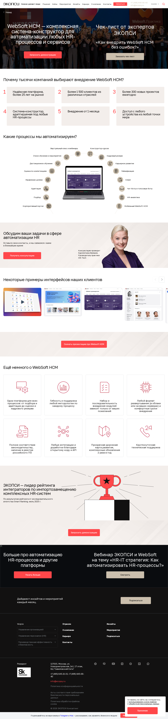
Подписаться (135, 600)
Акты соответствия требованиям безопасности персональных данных (67, 695)
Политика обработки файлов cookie (65, 702)
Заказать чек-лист (125, 56)
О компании (96, 4)
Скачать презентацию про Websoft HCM (84, 344)
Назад (9, 12)
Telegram (64, 715)
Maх (71, 715)
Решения (46, 4)
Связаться (120, 4)
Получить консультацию (22, 255)
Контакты (107, 4)
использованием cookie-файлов (143, 702)
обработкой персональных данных (144, 704)
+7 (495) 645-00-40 (139, 3)
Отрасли (66, 624)
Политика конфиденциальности (67, 686)
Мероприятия (65, 4)
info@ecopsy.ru (137, 5)
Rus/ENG (154, 4)
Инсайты (76, 4)
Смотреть (125, 575)
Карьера (85, 4)
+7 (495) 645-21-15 (59, 674)
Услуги (20, 624)
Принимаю (142, 710)
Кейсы (54, 4)
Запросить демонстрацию (43, 55)
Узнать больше (32, 575)
